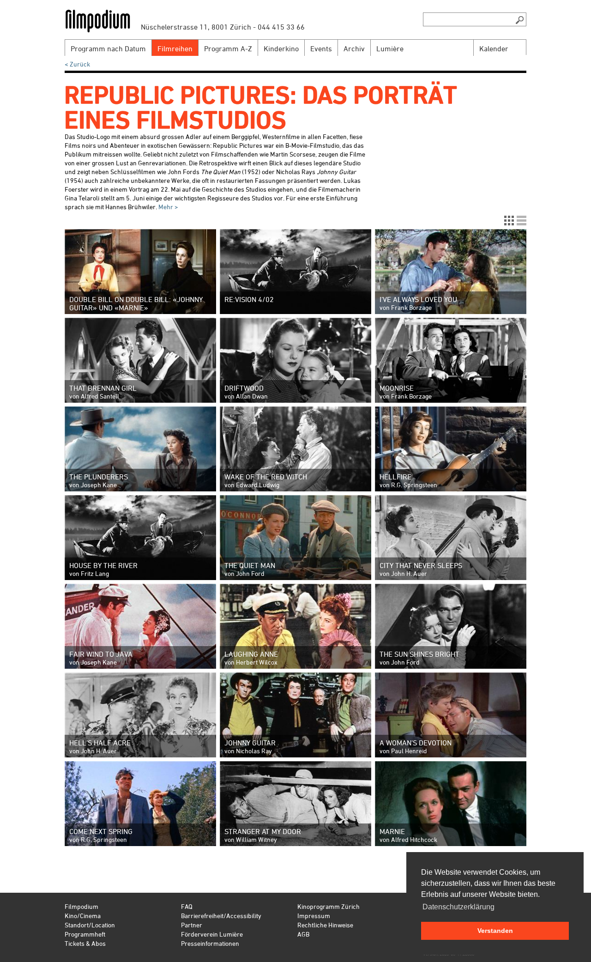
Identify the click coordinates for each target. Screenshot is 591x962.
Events (321, 48)
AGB (303, 934)
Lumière (390, 48)
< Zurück (77, 64)
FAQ (187, 906)
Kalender (493, 48)
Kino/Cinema (83, 916)
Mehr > (167, 207)
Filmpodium (81, 906)
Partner (191, 925)
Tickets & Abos (85, 943)
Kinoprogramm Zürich (328, 906)
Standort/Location (90, 925)
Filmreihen (175, 48)
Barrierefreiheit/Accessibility (221, 916)
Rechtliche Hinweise (325, 925)
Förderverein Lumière (212, 934)
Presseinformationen (210, 943)
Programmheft (85, 934)
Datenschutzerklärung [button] (458, 907)
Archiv (354, 48)
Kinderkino (281, 48)
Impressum (313, 916)
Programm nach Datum (108, 48)
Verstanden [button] (495, 930)
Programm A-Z (228, 48)
